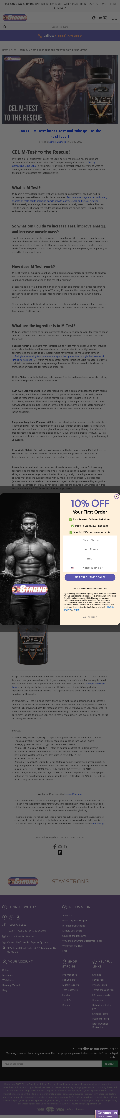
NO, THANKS (90, 617)
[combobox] (74, 568)
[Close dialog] (117, 496)
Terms (76, 609)
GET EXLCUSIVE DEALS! (90, 577)
